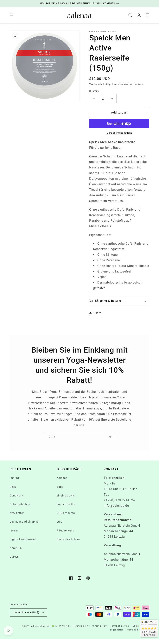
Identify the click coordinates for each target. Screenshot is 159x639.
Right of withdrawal (22, 539)
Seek (13, 486)
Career (14, 556)
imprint (14, 477)
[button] (11, 15)
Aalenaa (62, 477)
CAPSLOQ (63, 626)
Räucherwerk (65, 530)
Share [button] (97, 312)
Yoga (60, 486)
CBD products (66, 512)
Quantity (94, 91)
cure (59, 521)
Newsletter (17, 512)
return (14, 530)
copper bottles (66, 504)
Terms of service (120, 626)
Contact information (138, 630)
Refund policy (80, 626)
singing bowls (66, 495)
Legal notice (117, 630)
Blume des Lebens (68, 539)
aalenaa (35, 626)
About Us (16, 547)
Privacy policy (99, 626)
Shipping (110, 84)
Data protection (20, 504)
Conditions (17, 495)
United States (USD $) (26, 612)
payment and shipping (24, 521)
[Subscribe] (110, 436)
